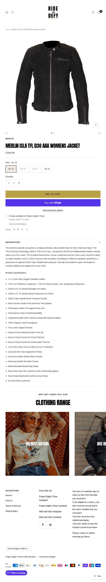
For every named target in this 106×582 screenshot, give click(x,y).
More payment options (53, 210)
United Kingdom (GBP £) (17, 549)
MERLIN (10, 138)
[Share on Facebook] (14, 230)
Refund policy (12, 511)
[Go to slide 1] (51, 133)
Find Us (9, 500)
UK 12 (23, 169)
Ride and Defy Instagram (50, 511)
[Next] (99, 133)
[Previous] (7, 133)
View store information (18, 224)
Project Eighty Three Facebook (53, 505)
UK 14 (35, 169)
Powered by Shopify (47, 557)
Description (13, 242)
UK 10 (11, 169)
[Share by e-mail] (27, 229)
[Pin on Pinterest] (18, 230)
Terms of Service (13, 506)
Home (8, 29)
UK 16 (47, 169)
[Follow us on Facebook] (43, 525)
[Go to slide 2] (54, 133)
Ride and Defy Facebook (50, 517)
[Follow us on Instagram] (50, 525)
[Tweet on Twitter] (22, 230)
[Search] (12, 12)
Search (9, 495)
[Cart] (99, 12)
